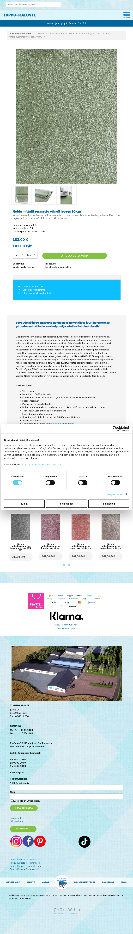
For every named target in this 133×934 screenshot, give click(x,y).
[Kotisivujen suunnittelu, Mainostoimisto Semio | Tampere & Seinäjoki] (60, 913)
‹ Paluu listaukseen (20, 33)
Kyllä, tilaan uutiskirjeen (26, 800)
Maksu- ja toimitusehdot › (67, 624)
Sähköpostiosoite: (20, 783)
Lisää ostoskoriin (77, 255)
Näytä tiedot (115, 494)
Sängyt (30, 882)
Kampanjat (108, 882)
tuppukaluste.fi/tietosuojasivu (43, 464)
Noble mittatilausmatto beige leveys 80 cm (110, 546)
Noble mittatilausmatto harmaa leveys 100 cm (20, 547)
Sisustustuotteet (84, 882)
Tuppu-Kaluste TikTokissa (23, 859)
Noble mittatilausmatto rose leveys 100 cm (80, 546)
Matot (41, 33)
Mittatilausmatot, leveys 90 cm (84, 33)
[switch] (50, 482)
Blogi (124, 882)
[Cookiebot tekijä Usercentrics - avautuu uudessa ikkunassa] (115, 428)
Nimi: (12, 791)
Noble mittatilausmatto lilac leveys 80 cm (50, 546)
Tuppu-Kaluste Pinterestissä (24, 869)
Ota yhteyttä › (23, 829)
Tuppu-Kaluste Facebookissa (25, 866)
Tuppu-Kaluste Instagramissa (25, 862)
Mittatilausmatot (56, 33)
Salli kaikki (109, 503)
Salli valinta (66, 503)
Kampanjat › (16, 817)
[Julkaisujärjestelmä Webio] (73, 913)
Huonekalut (13, 882)
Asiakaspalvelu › (66, 627)
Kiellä (24, 503)
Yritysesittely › (17, 821)
